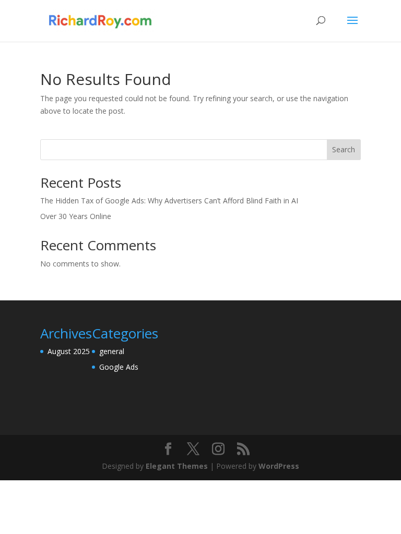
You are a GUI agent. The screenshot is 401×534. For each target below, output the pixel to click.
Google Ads (118, 367)
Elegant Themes (177, 466)
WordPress (278, 466)
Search (343, 149)
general (111, 351)
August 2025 (69, 351)
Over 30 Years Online (75, 216)
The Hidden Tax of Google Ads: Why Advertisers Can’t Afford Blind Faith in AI (169, 200)
